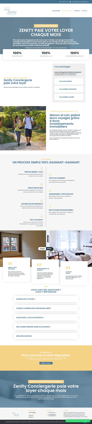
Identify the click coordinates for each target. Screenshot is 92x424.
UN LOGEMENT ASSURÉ (66, 97)
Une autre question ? (24, 336)
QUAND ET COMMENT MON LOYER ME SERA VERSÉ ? (33, 308)
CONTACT (84, 11)
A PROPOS (77, 11)
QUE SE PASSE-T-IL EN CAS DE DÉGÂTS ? (30, 317)
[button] (46, 25)
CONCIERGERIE (56, 11)
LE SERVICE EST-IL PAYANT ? (25, 299)
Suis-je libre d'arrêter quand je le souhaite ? (33, 327)
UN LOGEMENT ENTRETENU (67, 89)
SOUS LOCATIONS (67, 11)
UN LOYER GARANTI (65, 81)
